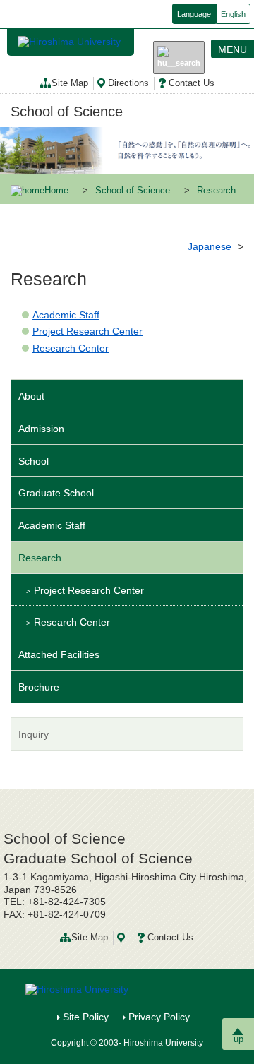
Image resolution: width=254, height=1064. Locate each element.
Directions (128, 83)
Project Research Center (87, 331)
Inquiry (33, 734)
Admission (41, 428)
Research (39, 557)
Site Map (70, 83)
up (238, 1039)
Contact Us (191, 83)
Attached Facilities (58, 654)
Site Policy (86, 1016)
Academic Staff (65, 315)
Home (56, 191)
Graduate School (56, 492)
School (33, 461)
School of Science (67, 111)
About (31, 396)
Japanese (209, 246)
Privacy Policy (159, 1016)
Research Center (70, 348)
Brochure (38, 687)
